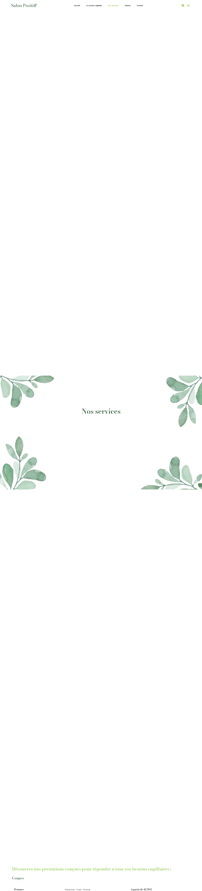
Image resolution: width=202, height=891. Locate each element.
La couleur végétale (94, 5)
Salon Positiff (24, 5)
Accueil (77, 5)
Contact (140, 5)
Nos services (113, 5)
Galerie (127, 5)
